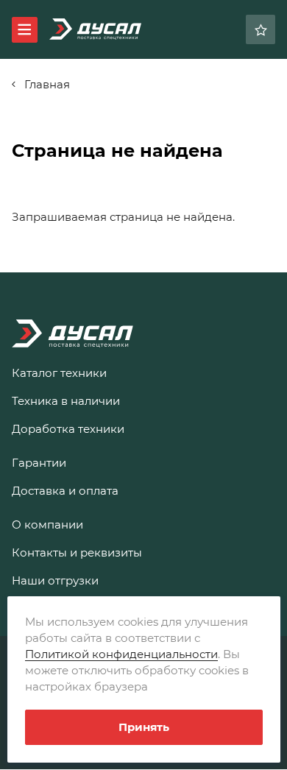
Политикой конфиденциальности (121, 654)
